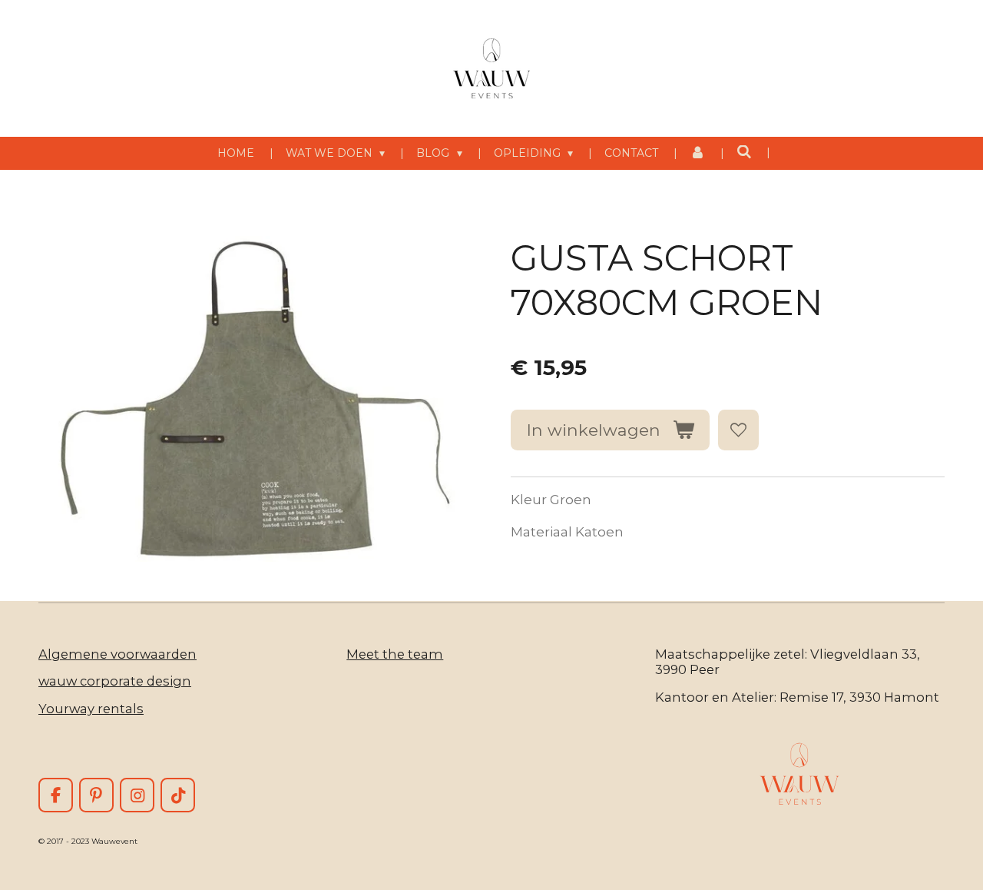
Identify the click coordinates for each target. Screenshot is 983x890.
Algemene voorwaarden (117, 654)
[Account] (697, 153)
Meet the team (394, 654)
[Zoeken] (744, 152)
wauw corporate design (114, 681)
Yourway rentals (91, 708)
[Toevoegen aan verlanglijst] (738, 430)
